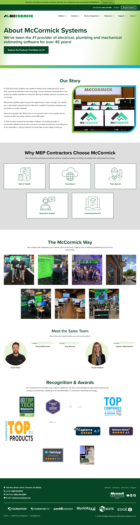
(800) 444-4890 (20, 494)
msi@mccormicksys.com (21, 498)
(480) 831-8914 (17, 491)
